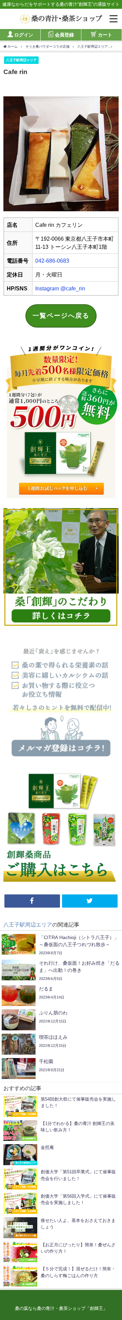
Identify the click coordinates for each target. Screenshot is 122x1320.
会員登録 (64, 34)
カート (105, 34)
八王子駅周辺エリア (21, 60)
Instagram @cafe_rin (60, 288)
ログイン (23, 34)
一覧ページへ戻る (61, 315)
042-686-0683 (52, 260)
